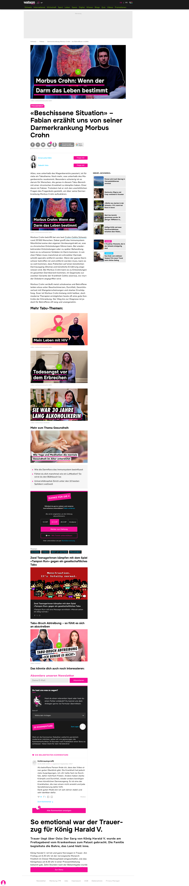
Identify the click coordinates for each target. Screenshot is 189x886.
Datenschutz (97, 881)
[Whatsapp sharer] (39, 615)
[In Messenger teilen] (38, 144)
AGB (86, 881)
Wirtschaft (51, 7)
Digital (82, 7)
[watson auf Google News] (79, 144)
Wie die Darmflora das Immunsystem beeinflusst (58, 469)
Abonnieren (78, 680)
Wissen (89, 7)
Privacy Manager (113, 881)
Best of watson (59, 552)
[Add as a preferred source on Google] (66, 144)
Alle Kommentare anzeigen (59, 810)
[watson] (29, 2)
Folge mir (81, 158)
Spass (74, 7)
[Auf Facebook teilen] (32, 144)
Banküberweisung (68, 541)
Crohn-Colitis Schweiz (76, 237)
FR (126, 3)
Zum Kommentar (44, 802)
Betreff (35, 711)
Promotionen (120, 7)
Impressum (76, 881)
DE (121, 3)
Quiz (103, 7)
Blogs (97, 7)
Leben (67, 7)
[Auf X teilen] (37, 615)
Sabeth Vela (43, 165)
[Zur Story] (78, 845)
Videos (110, 7)
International (39, 7)
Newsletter (41, 881)
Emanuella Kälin (45, 158)
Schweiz (28, 7)
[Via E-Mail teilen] (43, 144)
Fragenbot (75, 552)
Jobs (66, 881)
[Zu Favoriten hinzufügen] (54, 144)
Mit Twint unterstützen (62, 535)
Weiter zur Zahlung (59, 529)
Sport (60, 7)
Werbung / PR (55, 881)
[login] (3, 882)
